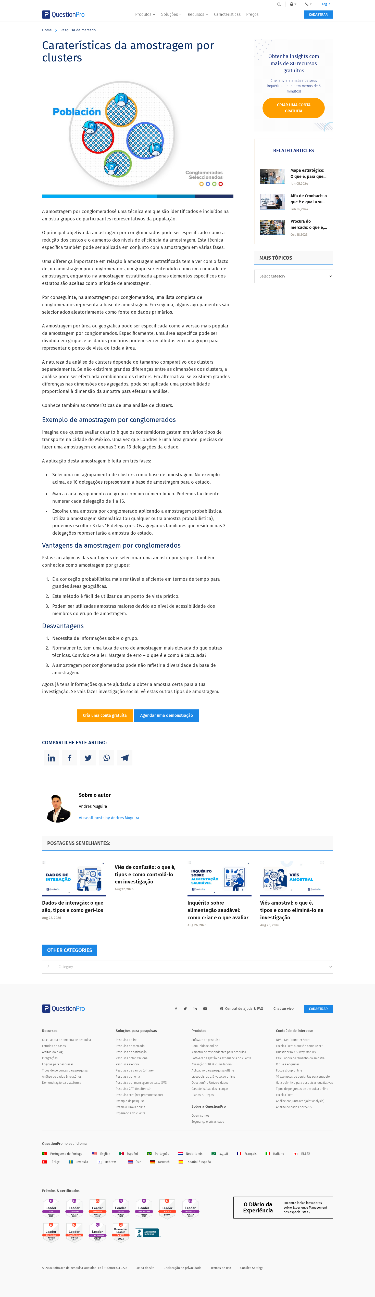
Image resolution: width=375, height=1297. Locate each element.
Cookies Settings (251, 1268)
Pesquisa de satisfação (131, 1052)
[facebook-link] (176, 1009)
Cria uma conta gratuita (105, 715)
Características (227, 14)
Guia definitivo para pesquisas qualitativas (304, 1082)
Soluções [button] (169, 14)
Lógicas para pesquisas (57, 1064)
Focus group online (289, 1070)
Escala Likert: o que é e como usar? (299, 1046)
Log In (326, 4)
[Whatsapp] (106, 757)
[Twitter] (88, 757)
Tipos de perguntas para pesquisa (65, 1070)
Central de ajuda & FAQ (244, 1009)
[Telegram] (124, 757)
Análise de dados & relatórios (62, 1076)
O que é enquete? (287, 1064)
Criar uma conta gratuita (293, 107)
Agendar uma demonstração (166, 715)
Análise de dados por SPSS (293, 1107)
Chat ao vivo (283, 1009)
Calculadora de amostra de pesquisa (66, 1040)
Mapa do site (145, 1268)
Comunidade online (205, 1046)
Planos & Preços (203, 1095)
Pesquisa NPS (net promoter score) (139, 1095)
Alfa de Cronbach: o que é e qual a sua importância (309, 201)
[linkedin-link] (195, 1009)
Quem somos (200, 1115)
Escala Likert (284, 1095)
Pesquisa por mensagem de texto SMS (141, 1082)
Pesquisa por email (128, 1076)
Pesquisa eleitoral (128, 1064)
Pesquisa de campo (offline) (135, 1070)
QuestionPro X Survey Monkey (296, 1052)
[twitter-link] (185, 1009)
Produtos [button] (143, 14)
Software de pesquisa (206, 1040)
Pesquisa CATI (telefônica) (133, 1089)
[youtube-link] (205, 1009)
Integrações (50, 1058)
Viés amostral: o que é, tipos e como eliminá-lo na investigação (291, 910)
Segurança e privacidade (208, 1121)
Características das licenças (210, 1089)
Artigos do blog (52, 1052)
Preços (252, 14)
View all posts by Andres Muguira (109, 817)
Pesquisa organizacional (132, 1058)
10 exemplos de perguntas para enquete (303, 1076)
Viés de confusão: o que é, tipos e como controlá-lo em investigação (145, 874)
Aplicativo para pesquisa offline (213, 1070)
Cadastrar (318, 14)
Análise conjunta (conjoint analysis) (300, 1101)
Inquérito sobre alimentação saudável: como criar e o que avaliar (218, 910)
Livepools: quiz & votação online (213, 1076)
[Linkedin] (51, 757)
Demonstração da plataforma (61, 1082)
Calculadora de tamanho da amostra (300, 1058)
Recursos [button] (196, 14)
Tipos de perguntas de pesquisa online (302, 1089)
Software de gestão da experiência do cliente (221, 1058)
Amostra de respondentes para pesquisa (219, 1052)
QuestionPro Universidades (210, 1082)
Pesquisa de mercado (78, 30)
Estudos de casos (54, 1046)
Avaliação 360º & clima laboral (212, 1064)
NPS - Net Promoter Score (293, 1040)
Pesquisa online (126, 1040)
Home (47, 30)
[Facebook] (69, 757)
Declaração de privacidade (183, 1268)
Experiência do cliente (130, 1113)
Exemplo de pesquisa (130, 1101)
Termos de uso (221, 1268)
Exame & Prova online (130, 1107)
